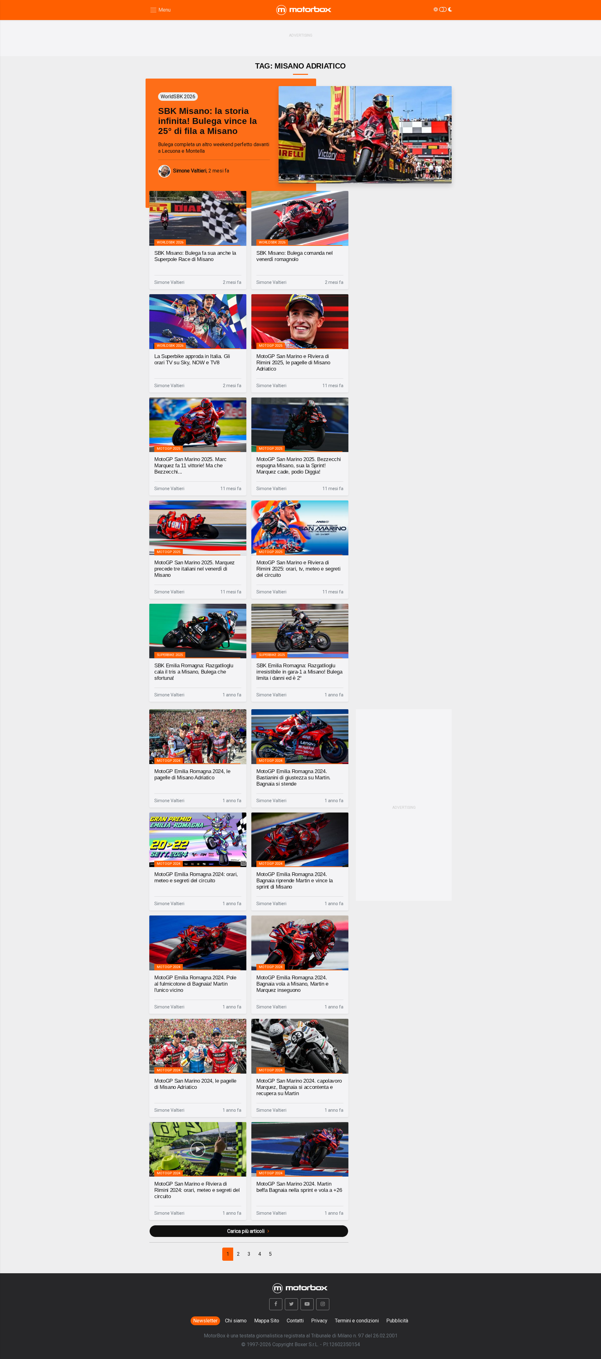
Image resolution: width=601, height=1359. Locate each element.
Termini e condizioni (357, 1321)
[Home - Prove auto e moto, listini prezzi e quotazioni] (304, 10)
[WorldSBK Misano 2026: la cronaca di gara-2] (365, 134)
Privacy (319, 1321)
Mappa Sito (266, 1321)
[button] (275, 1304)
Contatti (295, 1321)
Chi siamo (236, 1321)
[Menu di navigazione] (160, 10)
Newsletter (205, 1321)
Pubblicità (397, 1321)
